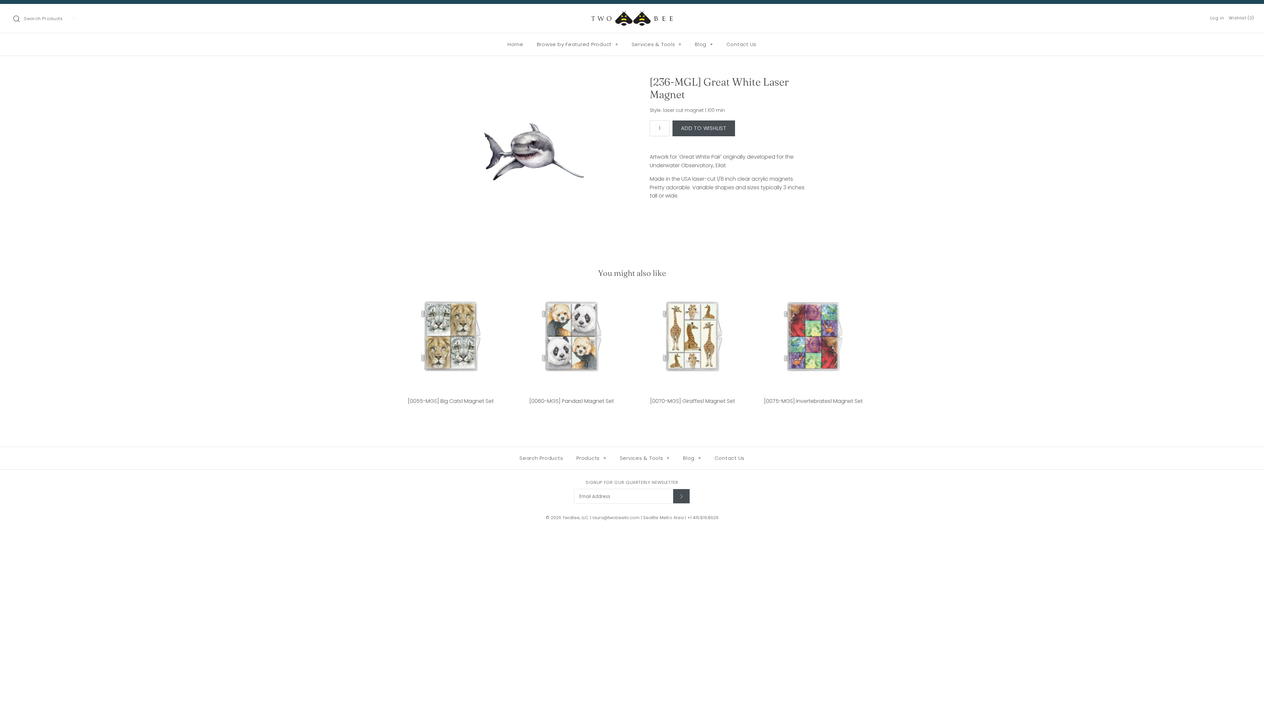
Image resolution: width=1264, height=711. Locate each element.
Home (515, 44)
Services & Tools (657, 44)
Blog (704, 44)
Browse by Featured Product (578, 44)
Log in (1217, 18)
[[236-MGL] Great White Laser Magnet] (534, 156)
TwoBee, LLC (575, 517)
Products (591, 458)
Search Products (43, 18)
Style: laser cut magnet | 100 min (687, 110)
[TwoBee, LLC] (632, 14)
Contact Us (741, 44)
